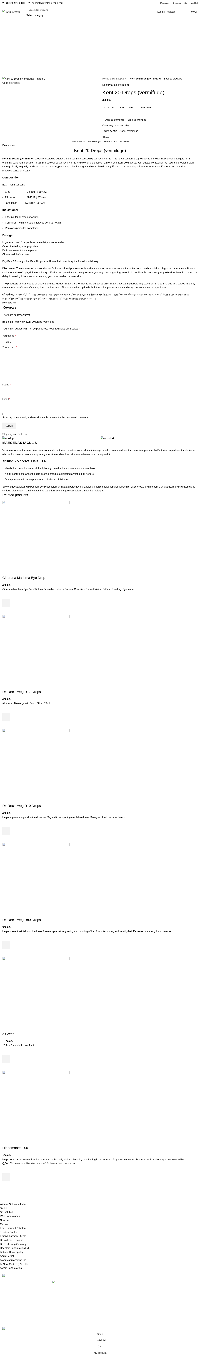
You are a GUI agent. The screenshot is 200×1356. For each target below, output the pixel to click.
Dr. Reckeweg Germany (13, 1244)
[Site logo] (11, 11)
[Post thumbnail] (74, 1282)
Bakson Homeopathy (11, 1252)
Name (6, 384)
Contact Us (142, 1294)
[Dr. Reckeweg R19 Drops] (36, 762)
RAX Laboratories (10, 1216)
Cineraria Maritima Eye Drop (23, 578)
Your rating (9, 335)
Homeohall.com (58, 261)
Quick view (6, 611)
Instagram (174, 1288)
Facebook (174, 1294)
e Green (8, 1034)
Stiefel (3, 1208)
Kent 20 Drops (117, 131)
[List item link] (25, 1299)
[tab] (78, 141)
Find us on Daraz (111, 1299)
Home (105, 78)
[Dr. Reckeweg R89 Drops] (36, 876)
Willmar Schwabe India (13, 1204)
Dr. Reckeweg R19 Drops (21, 806)
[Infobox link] (45, 3)
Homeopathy (119, 78)
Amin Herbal (7, 1256)
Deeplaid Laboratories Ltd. (14, 1248)
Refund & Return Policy (149, 1288)
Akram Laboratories (11, 1268)
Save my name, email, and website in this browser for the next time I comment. (45, 417)
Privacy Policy (143, 1282)
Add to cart (126, 107)
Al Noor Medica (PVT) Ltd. (14, 1264)
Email (6, 399)
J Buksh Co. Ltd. (9, 1232)
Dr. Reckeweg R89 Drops (21, 920)
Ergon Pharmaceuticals (13, 1236)
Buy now (146, 107)
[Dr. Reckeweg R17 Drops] (36, 648)
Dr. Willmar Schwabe (11, 1240)
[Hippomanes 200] (36, 1104)
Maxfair (4, 1224)
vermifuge (132, 131)
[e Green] (36, 990)
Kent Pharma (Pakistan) (115, 85)
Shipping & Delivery (147, 1299)
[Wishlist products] (179, 12)
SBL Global (6, 1212)
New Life (5, 1220)
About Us (141, 1305)
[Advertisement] (100, 47)
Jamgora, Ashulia (112, 1294)
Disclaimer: (9, 268)
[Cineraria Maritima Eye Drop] (36, 534)
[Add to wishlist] (6, 595)
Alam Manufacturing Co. (13, 1260)
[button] (6, 603)
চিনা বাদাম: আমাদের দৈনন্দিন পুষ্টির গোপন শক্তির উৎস (73, 1286)
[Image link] (11, 1276)
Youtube (173, 1282)
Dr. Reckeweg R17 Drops (21, 692)
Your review (9, 347)
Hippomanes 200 (15, 1148)
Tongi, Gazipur (110, 1282)
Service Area (109, 1305)
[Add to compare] (6, 571)
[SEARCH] (146, 11)
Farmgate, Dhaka (112, 1288)
